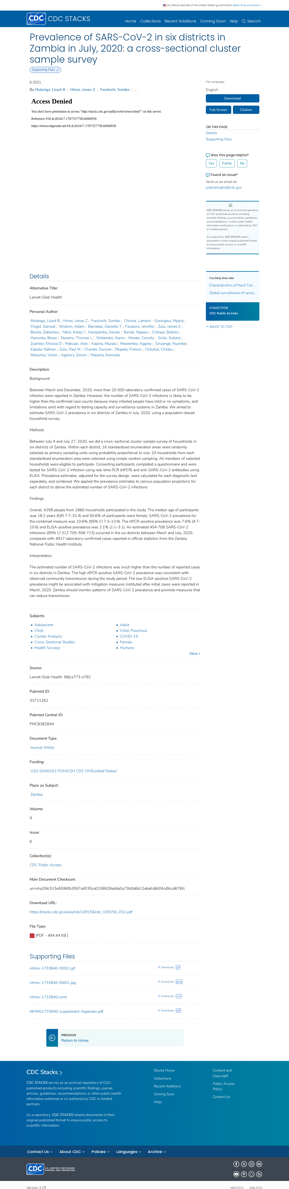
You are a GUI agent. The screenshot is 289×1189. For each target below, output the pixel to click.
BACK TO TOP (221, 326)
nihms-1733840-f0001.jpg (53, 982)
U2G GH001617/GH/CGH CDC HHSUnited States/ (73, 770)
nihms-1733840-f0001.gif (52, 968)
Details (211, 132)
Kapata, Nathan (43, 349)
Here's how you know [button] (246, 5)
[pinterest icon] (244, 1174)
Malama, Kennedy (105, 355)
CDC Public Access (46, 864)
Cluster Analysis (48, 636)
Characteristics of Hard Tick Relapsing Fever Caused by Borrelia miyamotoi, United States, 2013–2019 (232, 285)
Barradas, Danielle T (105, 326)
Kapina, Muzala (104, 343)
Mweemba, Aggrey (135, 343)
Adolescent (43, 624)
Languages (126, 1151)
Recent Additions (180, 21)
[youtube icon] (236, 1174)
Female (126, 642)
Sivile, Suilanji (169, 337)
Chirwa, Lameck (137, 320)
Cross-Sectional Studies (54, 642)
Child (38, 630)
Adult (124, 624)
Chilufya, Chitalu (159, 349)
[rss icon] (259, 1174)
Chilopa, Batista (165, 332)
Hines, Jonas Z (82, 89)
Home (130, 21)
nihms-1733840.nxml (48, 997)
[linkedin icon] (259, 1164)
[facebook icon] (236, 1164)
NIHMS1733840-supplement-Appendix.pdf (66, 1011)
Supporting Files (219, 139)
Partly (227, 163)
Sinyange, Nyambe (170, 343)
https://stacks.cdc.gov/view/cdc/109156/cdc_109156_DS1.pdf (81, 911)
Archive (155, 1151)
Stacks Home (164, 1070)
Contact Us (221, 1096)
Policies (99, 1151)
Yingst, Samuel (42, 326)
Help (234, 21)
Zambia (36, 794)
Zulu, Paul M (69, 349)
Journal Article (42, 747)
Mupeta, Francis (128, 349)
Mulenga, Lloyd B (50, 89)
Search (254, 21)
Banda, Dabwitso (44, 332)
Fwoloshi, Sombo (114, 89)
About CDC (70, 1151)
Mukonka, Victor (43, 355)
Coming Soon (213, 21)
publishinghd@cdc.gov (224, 187)
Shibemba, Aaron (110, 337)
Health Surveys (47, 647)
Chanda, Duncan (97, 349)
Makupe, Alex (76, 343)
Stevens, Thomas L (76, 337)
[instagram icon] (251, 1164)
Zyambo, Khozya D (46, 343)
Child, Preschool (133, 630)
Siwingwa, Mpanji (169, 320)
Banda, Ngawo (136, 332)
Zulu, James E (169, 326)
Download (167, 967)
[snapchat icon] (251, 1174)
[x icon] (244, 1164)
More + (195, 653)
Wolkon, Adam (71, 326)
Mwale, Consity (141, 337)
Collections (150, 21)
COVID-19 (129, 636)
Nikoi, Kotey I (73, 332)
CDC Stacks (42, 1072)
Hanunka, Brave (43, 337)
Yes (211, 163)
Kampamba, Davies (104, 332)
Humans (127, 647)
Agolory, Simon (74, 355)
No (242, 163)
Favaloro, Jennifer (139, 326)
